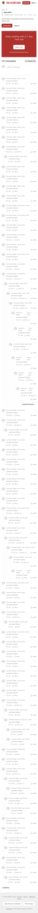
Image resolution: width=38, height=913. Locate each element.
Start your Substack (14, 904)
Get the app (29, 904)
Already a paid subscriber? (19, 52)
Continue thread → (28, 404)
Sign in (34, 3)
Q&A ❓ (4, 10)
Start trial (19, 47)
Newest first (31, 61)
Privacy (19, 897)
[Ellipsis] (35, 78)
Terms (25, 897)
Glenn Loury (8, 15)
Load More (5, 888)
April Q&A (8, 12)
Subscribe (26, 3)
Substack (9, 909)
